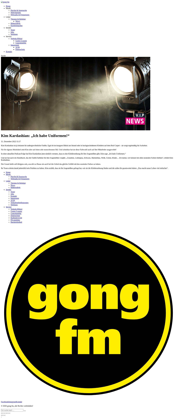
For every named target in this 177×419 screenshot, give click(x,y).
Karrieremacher (16, 26)
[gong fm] (5, 2)
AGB (17, 47)
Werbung (14, 34)
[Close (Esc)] (2, 413)
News (17, 21)
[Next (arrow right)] (4, 415)
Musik (8, 174)
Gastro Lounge (21, 41)
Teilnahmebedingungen (19, 203)
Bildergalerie (15, 23)
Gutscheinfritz (20, 43)
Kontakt (9, 52)
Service (8, 207)
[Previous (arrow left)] (2, 415)
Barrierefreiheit (16, 222)
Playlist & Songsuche (19, 10)
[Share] (4, 413)
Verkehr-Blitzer (16, 39)
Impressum (15, 45)
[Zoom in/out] (9, 413)
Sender (8, 190)
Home (8, 6)
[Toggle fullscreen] (7, 413)
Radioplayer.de (16, 218)
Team (13, 30)
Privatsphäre (15, 220)
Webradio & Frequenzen (20, 15)
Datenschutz (20, 49)
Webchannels (16, 13)
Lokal (8, 181)
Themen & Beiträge (18, 19)
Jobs (12, 32)
